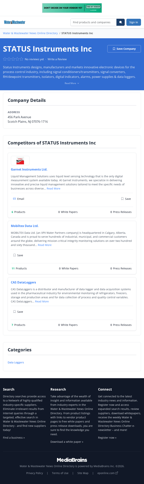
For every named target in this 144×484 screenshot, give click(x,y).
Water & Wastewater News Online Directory (30, 33)
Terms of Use (60, 473)
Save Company (126, 48)
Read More (53, 188)
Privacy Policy (34, 473)
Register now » (107, 437)
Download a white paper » (66, 441)
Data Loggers (16, 362)
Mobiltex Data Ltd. (25, 226)
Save (128, 199)
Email (20, 199)
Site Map (82, 473)
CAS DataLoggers (23, 282)
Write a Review (57, 59)
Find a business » (14, 437)
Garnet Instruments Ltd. (29, 169)
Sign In (133, 22)
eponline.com (106, 473)
